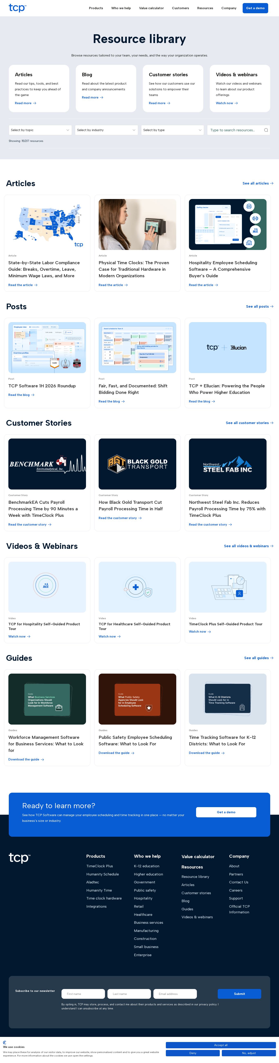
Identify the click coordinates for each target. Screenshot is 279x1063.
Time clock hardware (104, 898)
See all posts (257, 306)
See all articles (256, 183)
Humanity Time (99, 890)
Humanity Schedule (102, 874)
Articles (188, 885)
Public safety (145, 890)
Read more (23, 103)
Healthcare (143, 914)
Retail (139, 906)
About (234, 866)
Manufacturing (146, 930)
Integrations (96, 906)
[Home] (19, 858)
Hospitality (143, 898)
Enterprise (143, 955)
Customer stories (196, 893)
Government (144, 882)
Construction (145, 938)
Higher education (148, 874)
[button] (226, 812)
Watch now (224, 103)
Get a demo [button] (255, 8)
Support (236, 898)
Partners (236, 874)
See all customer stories (247, 423)
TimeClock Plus (99, 866)
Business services (148, 922)
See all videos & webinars (246, 546)
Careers (235, 890)
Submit (239, 994)
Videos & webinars (197, 917)
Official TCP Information (239, 909)
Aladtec (92, 882)
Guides (187, 909)
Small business (146, 947)
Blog (185, 901)
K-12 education (146, 866)
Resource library (195, 876)
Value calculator (151, 8)
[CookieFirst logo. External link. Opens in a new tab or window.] (4, 1042)
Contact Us (238, 882)
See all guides (256, 658)
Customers (180, 8)
